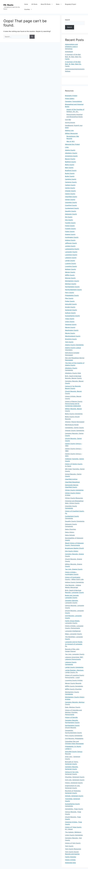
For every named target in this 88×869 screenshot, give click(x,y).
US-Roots (34, 4)
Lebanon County (70, 258)
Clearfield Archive (71, 479)
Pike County (69, 298)
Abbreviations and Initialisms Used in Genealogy (71, 46)
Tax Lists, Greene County (73, 569)
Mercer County (70, 272)
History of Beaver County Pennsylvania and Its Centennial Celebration (73, 404)
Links (67, 147)
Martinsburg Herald (72, 425)
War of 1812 (71, 141)
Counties (27, 9)
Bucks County (70, 173)
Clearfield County (71, 196)
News (57, 4)
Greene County (70, 234)
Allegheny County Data (73, 373)
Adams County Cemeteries (74, 345)
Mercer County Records (73, 683)
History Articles (70, 860)
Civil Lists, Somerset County (74, 780)
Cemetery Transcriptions (73, 101)
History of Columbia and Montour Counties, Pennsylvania (73, 712)
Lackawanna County (72, 249)
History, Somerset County (74, 783)
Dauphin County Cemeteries (74, 521)
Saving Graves (70, 122)
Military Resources (71, 133)
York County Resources (73, 849)
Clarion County (70, 194)
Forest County (70, 226)
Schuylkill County (71, 304)
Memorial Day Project (72, 144)
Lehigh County (70, 260)
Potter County (70, 301)
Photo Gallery (69, 98)
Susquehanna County (72, 316)
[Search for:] (16, 37)
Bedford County (70, 162)
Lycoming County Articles (74, 680)
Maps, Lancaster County (73, 634)
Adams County (70, 150)
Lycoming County (71, 266)
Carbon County (70, 185)
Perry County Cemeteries (73, 735)
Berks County (69, 165)
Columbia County (71, 202)
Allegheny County (71, 153)
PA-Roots (8, 5)
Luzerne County (70, 263)
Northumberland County (73, 289)
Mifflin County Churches (73, 689)
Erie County (69, 220)
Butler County (69, 176)
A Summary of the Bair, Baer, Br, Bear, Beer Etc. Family (73, 57)
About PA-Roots (45, 4)
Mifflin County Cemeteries (74, 686)
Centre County (70, 188)
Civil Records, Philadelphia (74, 738)
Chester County (70, 191)
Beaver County (70, 159)
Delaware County (71, 214)
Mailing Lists (69, 130)
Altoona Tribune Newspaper (74, 422)
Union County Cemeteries (74, 835)
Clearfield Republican (72, 482)
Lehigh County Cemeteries (74, 667)
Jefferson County (71, 243)
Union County (69, 321)
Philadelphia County (72, 295)
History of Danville (71, 717)
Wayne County (70, 333)
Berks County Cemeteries (74, 414)
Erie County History (71, 551)
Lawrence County (71, 255)
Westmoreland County (72, 336)
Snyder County (70, 307)
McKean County (70, 269)
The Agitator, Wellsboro (73, 832)
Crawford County (71, 205)
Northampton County (72, 287)
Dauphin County (70, 211)
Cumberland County (72, 208)
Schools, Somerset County (74, 796)
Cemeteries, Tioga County (74, 809)
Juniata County (70, 246)
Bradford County (70, 170)
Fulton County (70, 231)
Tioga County (69, 319)
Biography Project (70, 4)
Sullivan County (70, 313)
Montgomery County (72, 281)
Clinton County (70, 199)
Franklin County (70, 228)
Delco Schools (70, 535)
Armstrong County (71, 156)
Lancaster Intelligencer (73, 631)
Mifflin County (70, 275)
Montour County (70, 284)
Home (26, 4)
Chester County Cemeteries (74, 430)
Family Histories (70, 857)
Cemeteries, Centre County (74, 427)
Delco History (69, 532)
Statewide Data (70, 863)
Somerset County (71, 310)
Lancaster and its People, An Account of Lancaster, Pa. (74, 644)
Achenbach (69, 51)
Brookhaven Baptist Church (74, 548)
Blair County (69, 167)
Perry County (69, 292)
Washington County (71, 330)
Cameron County (71, 182)
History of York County (73, 843)
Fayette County (70, 223)
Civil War (68, 119)
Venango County (70, 324)
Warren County (70, 327)
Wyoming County (71, 339)
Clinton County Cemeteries (74, 490)
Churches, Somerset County (74, 777)
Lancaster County (71, 252)
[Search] (32, 37)
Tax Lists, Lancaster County (74, 654)
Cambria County (70, 179)
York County (69, 342)
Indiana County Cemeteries (74, 582)
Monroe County (70, 278)
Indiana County (70, 240)
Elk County (68, 217)
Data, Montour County (72, 707)
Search (67, 20)
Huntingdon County (71, 237)
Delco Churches (70, 529)
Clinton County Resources (74, 498)
